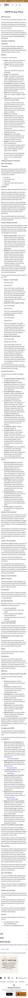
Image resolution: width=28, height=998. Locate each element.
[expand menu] (1, 5)
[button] (19, 5)
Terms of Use (16, 953)
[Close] (26, 984)
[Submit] (26, 949)
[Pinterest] (5, 978)
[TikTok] (13, 978)
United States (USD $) (22, 978)
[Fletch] (6, 5)
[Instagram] (9, 978)
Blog (16, 981)
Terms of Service (10, 981)
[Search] (13, 5)
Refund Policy (21, 981)
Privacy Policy (3, 981)
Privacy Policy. (23, 953)
